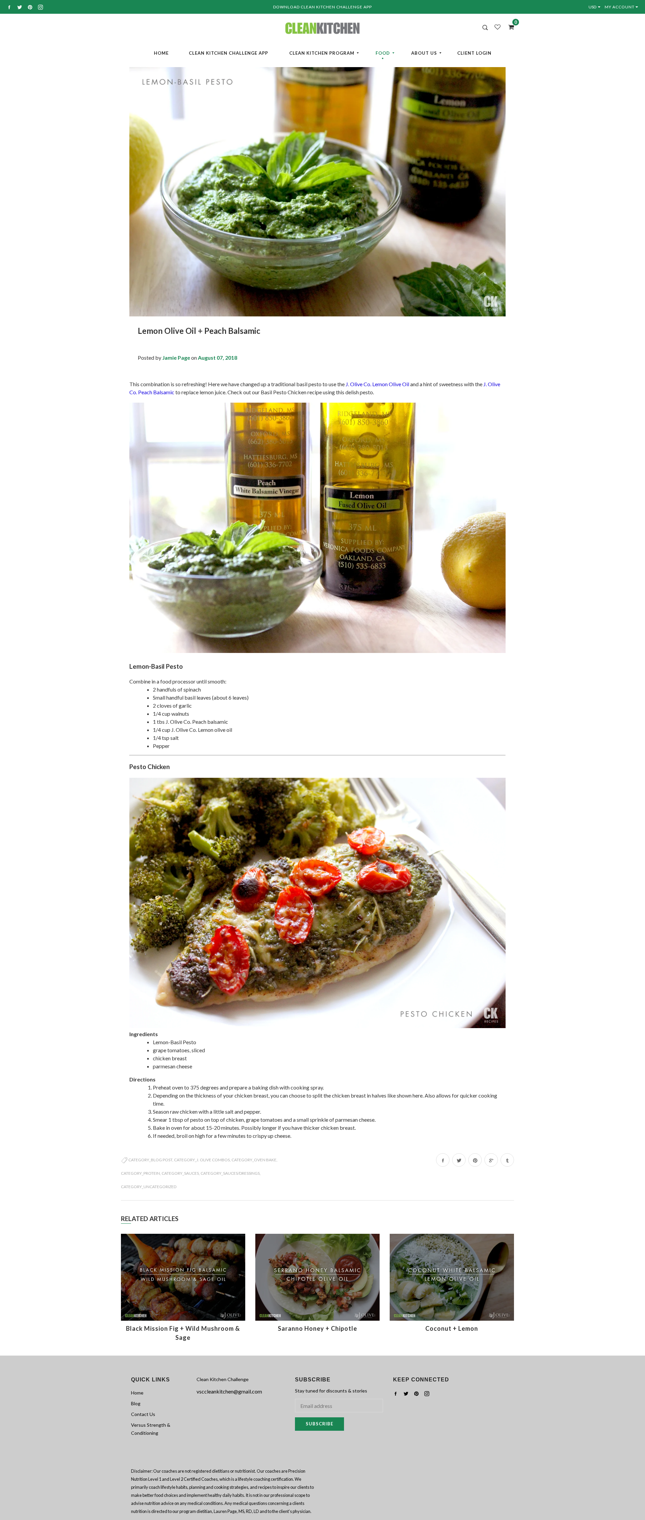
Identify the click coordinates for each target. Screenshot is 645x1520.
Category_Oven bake (253, 1159)
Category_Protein (140, 1173)
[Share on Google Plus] (491, 1160)
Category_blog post (150, 1159)
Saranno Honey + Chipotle (317, 1328)
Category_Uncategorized (148, 1186)
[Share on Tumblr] (507, 1160)
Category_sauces (180, 1173)
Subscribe (319, 1423)
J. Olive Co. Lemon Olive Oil (377, 384)
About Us (424, 53)
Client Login (474, 53)
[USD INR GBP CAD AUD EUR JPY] (596, 6)
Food (383, 53)
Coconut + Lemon (451, 1328)
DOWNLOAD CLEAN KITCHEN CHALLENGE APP (322, 6)
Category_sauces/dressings (230, 1173)
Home (161, 53)
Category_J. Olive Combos (202, 1159)
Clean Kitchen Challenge (223, 1379)
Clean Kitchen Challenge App (228, 53)
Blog (135, 1403)
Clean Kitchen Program (321, 53)
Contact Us (143, 1414)
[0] (509, 27)
